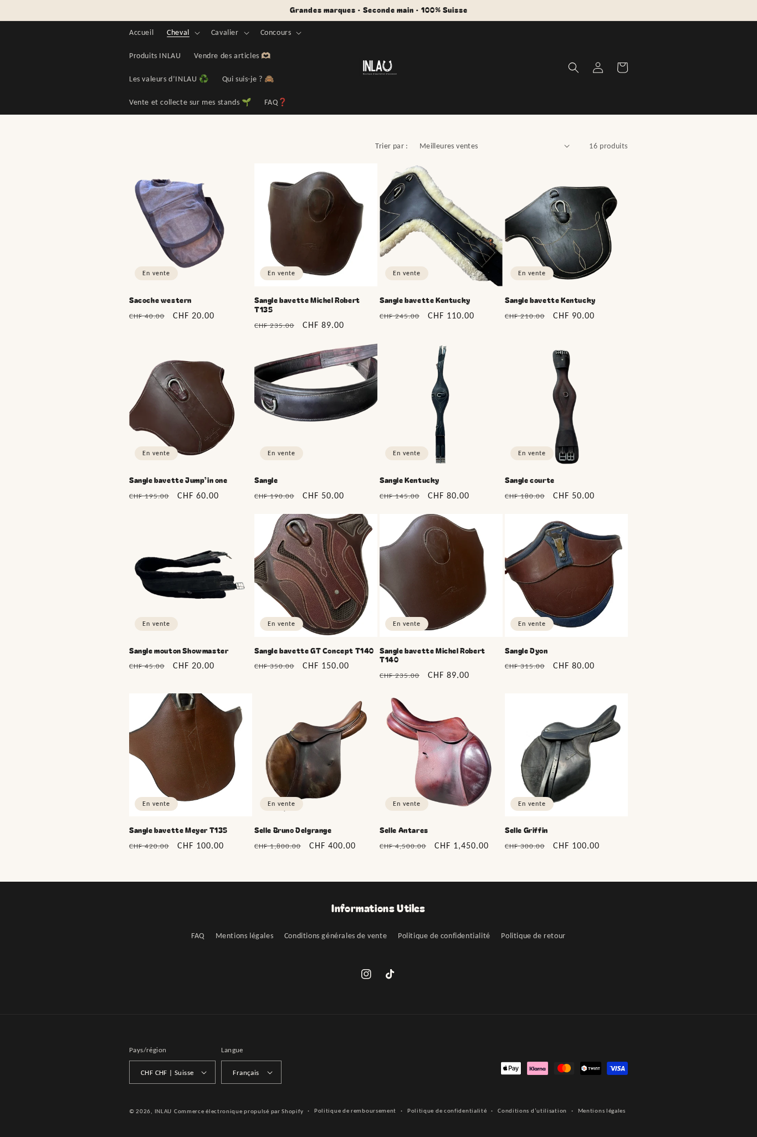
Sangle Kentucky (409, 480)
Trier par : (391, 146)
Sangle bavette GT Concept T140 (314, 651)
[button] (182, 32)
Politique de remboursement (355, 1110)
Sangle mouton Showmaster (178, 651)
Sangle (266, 480)
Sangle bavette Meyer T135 (178, 830)
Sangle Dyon (526, 651)
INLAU (163, 1111)
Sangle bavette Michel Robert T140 (432, 655)
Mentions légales (245, 935)
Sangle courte (530, 480)
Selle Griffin (526, 830)
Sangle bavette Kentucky (425, 300)
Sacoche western (160, 300)
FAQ (197, 935)
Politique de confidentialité (444, 935)
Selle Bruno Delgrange (293, 830)
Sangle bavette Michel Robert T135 (307, 305)
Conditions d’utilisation (532, 1110)
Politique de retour (533, 935)
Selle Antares (404, 830)
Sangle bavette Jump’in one (178, 480)
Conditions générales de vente (335, 935)
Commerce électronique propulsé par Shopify (238, 1111)
